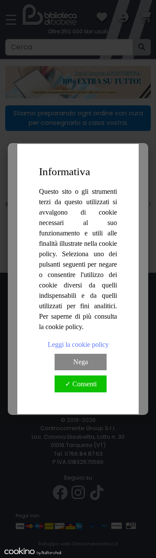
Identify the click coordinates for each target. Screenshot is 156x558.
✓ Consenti (81, 384)
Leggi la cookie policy (78, 344)
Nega (80, 361)
